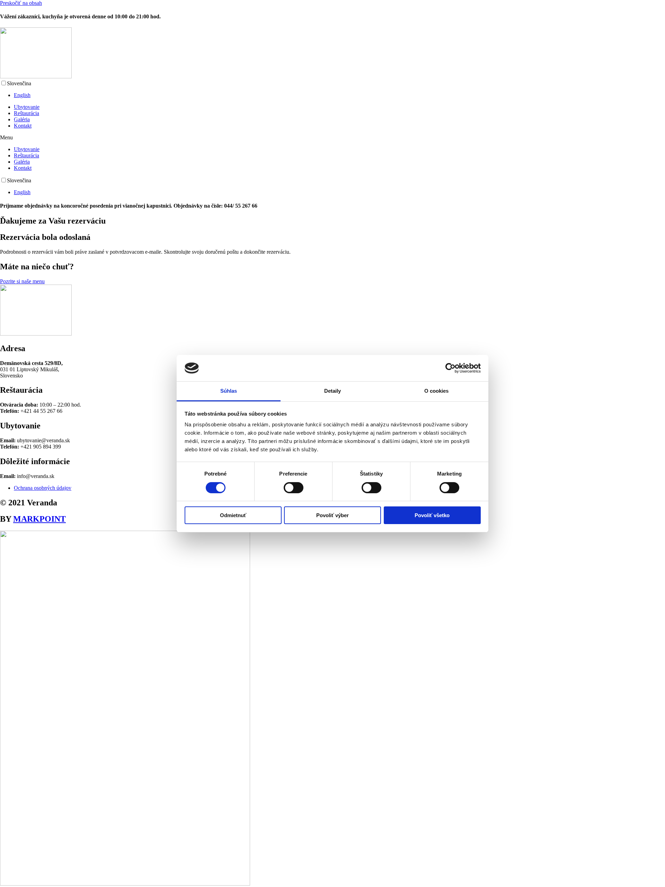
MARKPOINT (39, 518)
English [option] (22, 95)
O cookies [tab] (436, 391)
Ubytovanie (26, 107)
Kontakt (23, 126)
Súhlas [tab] (228, 391)
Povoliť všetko (432, 515)
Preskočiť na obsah (21, 3)
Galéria (22, 119)
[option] (339, 95)
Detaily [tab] (332, 391)
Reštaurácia (26, 113)
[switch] (293, 487)
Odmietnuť (233, 515)
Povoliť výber (332, 515)
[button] (332, 137)
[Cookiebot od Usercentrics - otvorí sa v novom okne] (450, 368)
